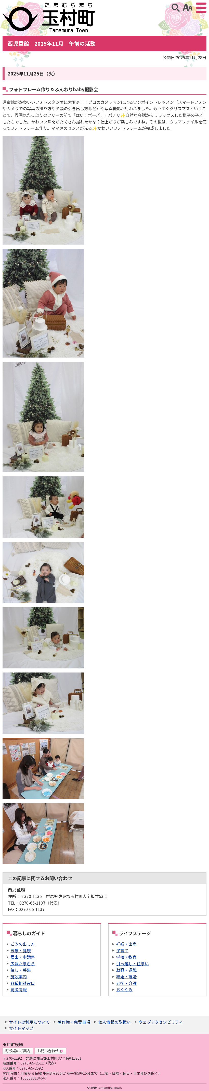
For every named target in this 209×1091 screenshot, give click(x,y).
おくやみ (124, 989)
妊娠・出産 (126, 944)
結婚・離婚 (126, 976)
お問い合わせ (48, 1050)
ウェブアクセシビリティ (161, 1022)
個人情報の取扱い (114, 1022)
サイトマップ (21, 1028)
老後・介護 (126, 983)
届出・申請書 (22, 957)
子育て (122, 950)
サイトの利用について (29, 1022)
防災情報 (18, 989)
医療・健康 (20, 950)
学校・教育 (126, 957)
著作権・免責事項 (74, 1022)
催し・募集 (20, 970)
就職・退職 (126, 970)
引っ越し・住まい (132, 963)
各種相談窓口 (22, 983)
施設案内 (18, 976)
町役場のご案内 (17, 1050)
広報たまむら (22, 963)
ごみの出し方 (22, 944)
